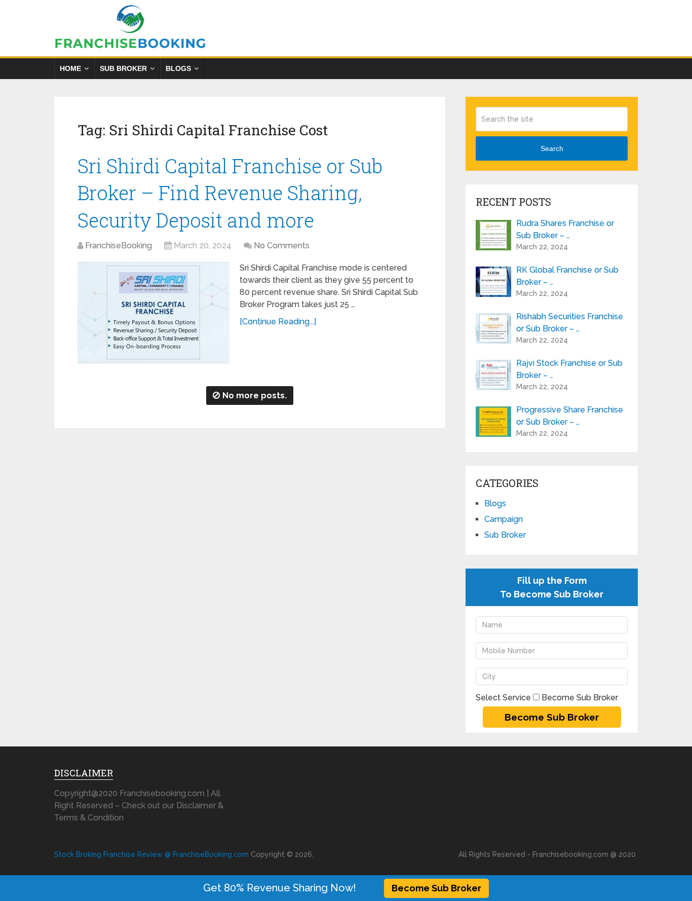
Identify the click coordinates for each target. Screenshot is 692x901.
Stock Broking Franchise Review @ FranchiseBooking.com (151, 854)
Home (70, 68)
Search (552, 148)
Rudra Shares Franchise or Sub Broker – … (565, 229)
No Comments (282, 245)
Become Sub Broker (436, 888)
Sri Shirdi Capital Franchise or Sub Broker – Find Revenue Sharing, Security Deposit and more (230, 192)
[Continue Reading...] (278, 321)
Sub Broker (123, 68)
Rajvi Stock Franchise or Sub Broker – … (569, 369)
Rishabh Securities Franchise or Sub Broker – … (569, 322)
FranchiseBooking (118, 245)
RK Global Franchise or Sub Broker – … (567, 276)
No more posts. (254, 395)
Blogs (178, 68)
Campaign (503, 519)
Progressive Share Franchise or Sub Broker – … (569, 416)
